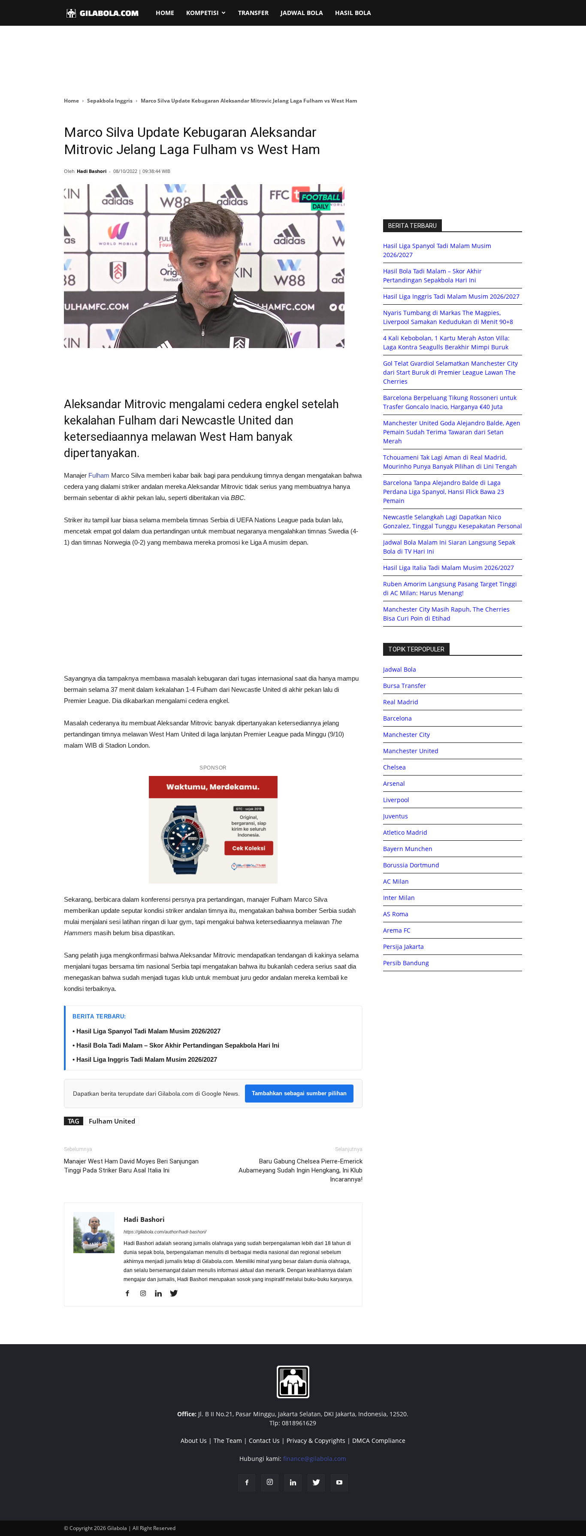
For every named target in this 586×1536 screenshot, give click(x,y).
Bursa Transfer (404, 686)
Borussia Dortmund (411, 865)
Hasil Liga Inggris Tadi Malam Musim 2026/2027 (451, 296)
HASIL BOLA (353, 13)
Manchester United (410, 751)
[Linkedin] (161, 1294)
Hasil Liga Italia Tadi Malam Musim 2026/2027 (448, 568)
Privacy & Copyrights (316, 1440)
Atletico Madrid (405, 832)
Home (71, 100)
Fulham (98, 475)
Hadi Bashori (91, 171)
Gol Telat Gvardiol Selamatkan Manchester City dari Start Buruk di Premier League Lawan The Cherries (450, 372)
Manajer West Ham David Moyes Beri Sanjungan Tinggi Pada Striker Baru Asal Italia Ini (131, 1165)
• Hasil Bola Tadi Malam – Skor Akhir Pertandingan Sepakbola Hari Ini (175, 1045)
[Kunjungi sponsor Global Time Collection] (213, 830)
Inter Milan (399, 898)
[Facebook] (131, 1294)
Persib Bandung (406, 963)
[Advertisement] (293, 61)
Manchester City (406, 734)
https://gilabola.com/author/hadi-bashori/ (165, 1231)
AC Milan (396, 881)
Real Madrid (400, 702)
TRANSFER (253, 13)
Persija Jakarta (403, 946)
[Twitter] (177, 1294)
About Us (194, 1440)
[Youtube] (339, 1482)
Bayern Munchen (407, 849)
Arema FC (397, 930)
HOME (165, 13)
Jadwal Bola (399, 669)
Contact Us (264, 1440)
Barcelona (397, 718)
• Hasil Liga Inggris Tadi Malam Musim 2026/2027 (144, 1059)
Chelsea (394, 767)
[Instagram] (146, 1294)
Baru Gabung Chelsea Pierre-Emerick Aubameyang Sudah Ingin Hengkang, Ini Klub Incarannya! (300, 1170)
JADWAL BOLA (302, 13)
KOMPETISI (202, 13)
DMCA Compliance (378, 1440)
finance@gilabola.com (314, 1458)
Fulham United (112, 1121)
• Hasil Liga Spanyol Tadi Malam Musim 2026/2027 (146, 1031)
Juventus (395, 816)
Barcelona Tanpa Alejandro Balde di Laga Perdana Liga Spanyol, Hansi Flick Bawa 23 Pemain (443, 492)
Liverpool (396, 800)
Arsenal (394, 783)
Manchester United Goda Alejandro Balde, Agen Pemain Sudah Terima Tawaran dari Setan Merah (451, 432)
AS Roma (395, 914)
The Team (228, 1440)
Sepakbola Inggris (110, 100)
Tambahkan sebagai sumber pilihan (299, 1093)
